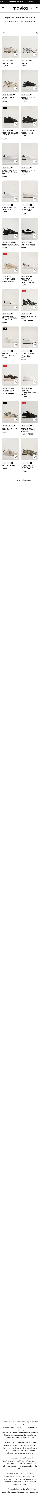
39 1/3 (12, 242)
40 (22, 94)
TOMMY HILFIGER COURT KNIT (9, 208)
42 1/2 (31, 130)
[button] (32, 8)
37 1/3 (6, 242)
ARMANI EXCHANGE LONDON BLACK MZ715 (10, 134)
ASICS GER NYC (27, 133)
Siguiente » (26, 480)
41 (24, 94)
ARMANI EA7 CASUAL (10, 245)
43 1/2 (12, 425)
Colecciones (11, 33)
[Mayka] (20, 8)
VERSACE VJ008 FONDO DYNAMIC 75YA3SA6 (28, 430)
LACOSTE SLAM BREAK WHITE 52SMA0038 (27, 209)
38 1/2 (11, 94)
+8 (12, 60)
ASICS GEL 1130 (27, 63)
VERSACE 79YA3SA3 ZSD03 (29, 317)
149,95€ (5, 66)
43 (28, 94)
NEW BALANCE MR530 (8, 98)
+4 (34, 130)
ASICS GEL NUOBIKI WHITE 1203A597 (9, 354)
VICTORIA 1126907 (9, 465)
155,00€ (24, 101)
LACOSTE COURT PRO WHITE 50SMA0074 (28, 355)
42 (26, 94)
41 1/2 (25, 130)
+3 (31, 94)
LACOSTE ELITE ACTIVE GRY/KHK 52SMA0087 (28, 467)
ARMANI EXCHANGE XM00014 (29, 98)
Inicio (4, 33)
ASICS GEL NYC (8, 63)
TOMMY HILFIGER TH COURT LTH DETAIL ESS (10, 172)
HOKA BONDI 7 (8, 391)
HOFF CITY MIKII (8, 279)
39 (10, 60)
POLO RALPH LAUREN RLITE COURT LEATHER (27, 280)
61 (19, 480)
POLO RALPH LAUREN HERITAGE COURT (28, 392)
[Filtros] (37, 33)
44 (7, 276)
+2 (31, 313)
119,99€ (4, 101)
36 (3, 60)
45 (10, 276)
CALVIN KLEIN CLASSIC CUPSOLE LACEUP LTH (9, 318)
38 (7, 60)
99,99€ (23, 66)
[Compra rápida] (15, 54)
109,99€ (5, 432)
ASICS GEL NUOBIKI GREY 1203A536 (9, 429)
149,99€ (24, 135)
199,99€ (5, 247)
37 (5, 60)
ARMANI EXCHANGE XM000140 (29, 171)
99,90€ (4, 176)
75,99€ (4, 468)
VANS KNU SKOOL (28, 245)
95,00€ (23, 247)
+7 (15, 242)
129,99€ (24, 213)
